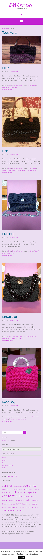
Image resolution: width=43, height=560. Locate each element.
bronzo (4, 489)
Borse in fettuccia (17, 85)
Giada (4, 460)
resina (12, 253)
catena (15, 489)
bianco (9, 485)
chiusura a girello (34, 489)
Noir (5, 151)
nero (12, 87)
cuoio (18, 170)
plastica (20, 419)
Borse (9, 85)
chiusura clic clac (8, 492)
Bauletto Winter (8, 465)
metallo (8, 253)
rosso (36, 507)
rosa (24, 419)
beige (3, 486)
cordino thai (9, 496)
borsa (29, 85)
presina (9, 507)
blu (29, 251)
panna (31, 504)
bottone (34, 168)
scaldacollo (5, 510)
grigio (23, 500)
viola (16, 87)
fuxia (19, 500)
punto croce (16, 507)
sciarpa (12, 510)
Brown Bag (9, 316)
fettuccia (4, 87)
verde (16, 510)
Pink (3, 468)
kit (27, 500)
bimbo (18, 486)
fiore (15, 500)
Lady (4, 458)
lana (30, 500)
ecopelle (34, 85)
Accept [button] (22, 557)
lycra (9, 87)
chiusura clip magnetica (9, 170)
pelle (35, 504)
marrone (13, 338)
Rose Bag (8, 402)
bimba (14, 486)
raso (22, 507)
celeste (21, 489)
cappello (9, 489)
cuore (26, 496)
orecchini (25, 504)
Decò (4, 463)
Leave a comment (7, 89)
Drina (5, 68)
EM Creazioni (21, 5)
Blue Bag (8, 233)
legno (35, 500)
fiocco (11, 500)
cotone (20, 495)
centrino (26, 489)
